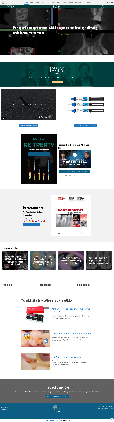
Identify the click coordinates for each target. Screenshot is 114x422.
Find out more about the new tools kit (39, 154)
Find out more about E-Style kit (28, 125)
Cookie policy (4, 409)
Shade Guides (86, 2)
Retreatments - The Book (54, 2)
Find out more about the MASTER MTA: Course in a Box (75, 171)
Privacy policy (4, 407)
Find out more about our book (31, 224)
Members (37, 2)
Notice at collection (49, 420)
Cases (31, 2)
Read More (54, 320)
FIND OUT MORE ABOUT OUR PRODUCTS (57, 396)
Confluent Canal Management (67, 357)
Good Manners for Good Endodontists (71, 333)
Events (43, 2)
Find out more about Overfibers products (85, 125)
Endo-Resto (78, 2)
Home (26, 2)
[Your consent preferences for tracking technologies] (111, 419)
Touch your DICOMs (68, 2)
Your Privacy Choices (61, 420)
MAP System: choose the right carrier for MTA (71, 310)
